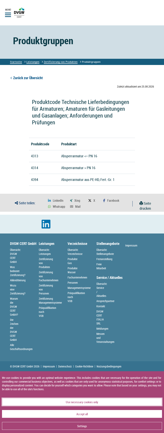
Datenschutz (65, 366)
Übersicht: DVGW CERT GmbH (15, 256)
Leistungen (32, 62)
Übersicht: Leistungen (45, 252)
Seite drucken (145, 206)
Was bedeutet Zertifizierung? (17, 271)
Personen (73, 282)
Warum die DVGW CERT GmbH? (14, 306)
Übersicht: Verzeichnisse (75, 252)
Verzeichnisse (77, 243)
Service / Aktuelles (109, 277)
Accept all (82, 414)
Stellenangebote (107, 243)
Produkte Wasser (72, 270)
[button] (55, 201)
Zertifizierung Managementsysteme (50, 300)
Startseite (16, 62)
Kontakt (100, 306)
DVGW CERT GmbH (23, 243)
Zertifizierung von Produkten (61, 62)
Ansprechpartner (105, 301)
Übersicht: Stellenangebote (105, 252)
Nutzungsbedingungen (109, 366)
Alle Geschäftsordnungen (21, 347)
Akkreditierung (18, 280)
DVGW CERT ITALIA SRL (100, 317)
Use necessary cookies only (82, 402)
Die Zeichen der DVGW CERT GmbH (14, 330)
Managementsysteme (79, 288)
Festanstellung (104, 259)
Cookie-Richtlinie (84, 366)
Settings (82, 426)
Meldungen (102, 328)
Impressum (131, 245)
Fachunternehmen (77, 277)
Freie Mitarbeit (101, 266)
